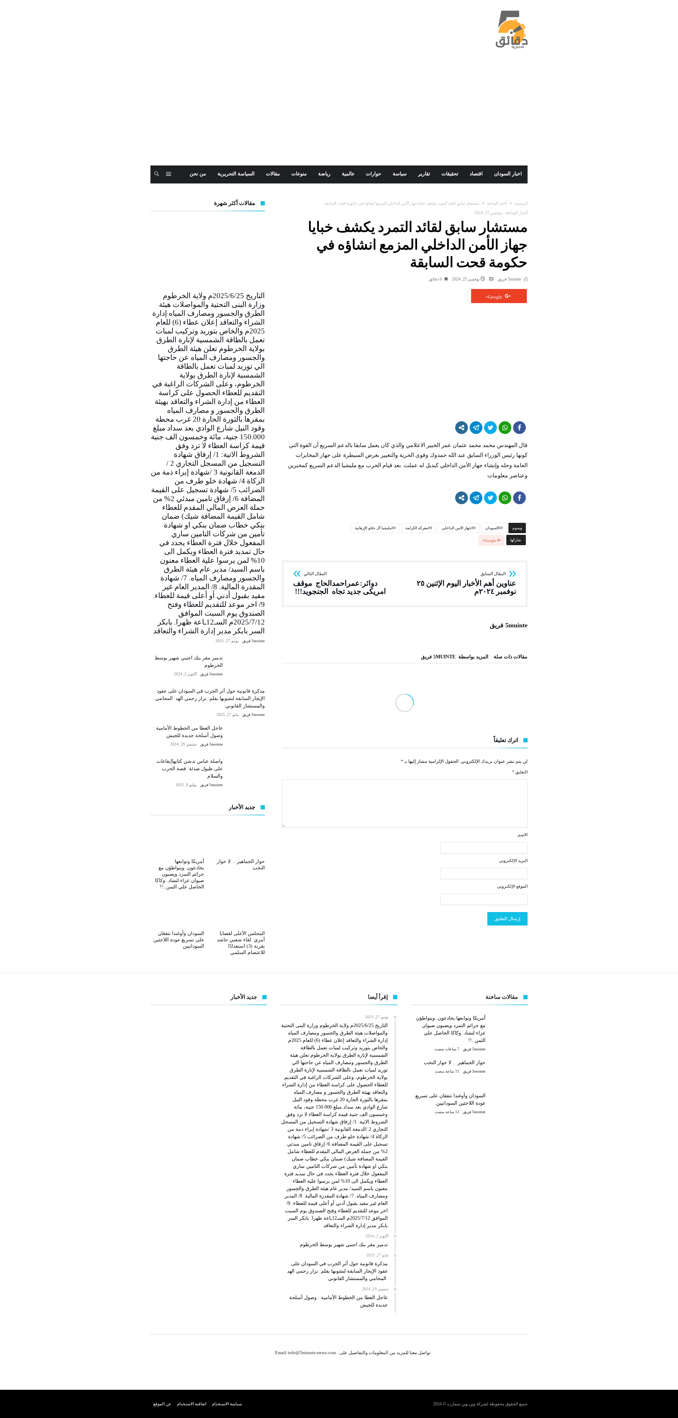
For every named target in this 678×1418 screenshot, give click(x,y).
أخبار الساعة (497, 203)
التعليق (520, 772)
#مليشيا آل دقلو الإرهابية (374, 528)
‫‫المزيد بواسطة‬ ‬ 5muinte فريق (454, 656)
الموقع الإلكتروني (512, 886)
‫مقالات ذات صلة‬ (511, 656)
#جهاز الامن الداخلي (458, 528)
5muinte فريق (510, 279)
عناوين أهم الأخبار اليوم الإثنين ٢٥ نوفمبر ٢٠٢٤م (466, 584)
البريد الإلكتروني (513, 860)
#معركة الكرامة (417, 528)
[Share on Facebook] (519, 427)
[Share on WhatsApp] (505, 427)
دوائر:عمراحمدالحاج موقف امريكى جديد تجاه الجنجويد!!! (339, 584)
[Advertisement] (339, 112)
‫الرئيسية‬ (521, 203)
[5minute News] (512, 10)
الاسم (523, 834)
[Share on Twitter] (490, 427)
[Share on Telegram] (476, 427)
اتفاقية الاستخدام (191, 1403)
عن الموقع (162, 1403)
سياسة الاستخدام (227, 1403)
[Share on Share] (461, 427)
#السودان (493, 528)
